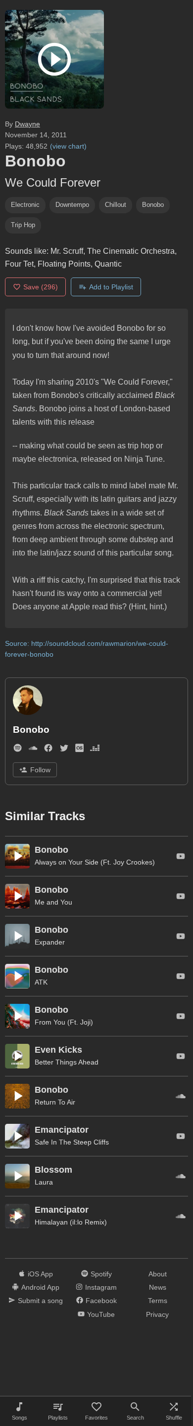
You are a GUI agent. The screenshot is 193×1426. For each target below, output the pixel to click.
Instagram (101, 1287)
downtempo (72, 204)
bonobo (153, 204)
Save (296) (40, 287)
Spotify (101, 1274)
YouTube (101, 1314)
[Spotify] (17, 750)
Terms (157, 1301)
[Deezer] (94, 750)
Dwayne (27, 124)
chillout (115, 204)
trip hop (23, 225)
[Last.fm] (79, 750)
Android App (40, 1287)
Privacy (157, 1314)
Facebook (101, 1301)
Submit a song (40, 1301)
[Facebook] (48, 750)
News (157, 1287)
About (157, 1274)
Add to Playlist (111, 287)
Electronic (25, 204)
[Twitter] (64, 750)
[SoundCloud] (33, 750)
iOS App (40, 1274)
